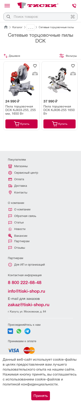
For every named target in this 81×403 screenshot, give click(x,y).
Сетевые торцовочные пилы (56, 27)
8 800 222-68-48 (24, 282)
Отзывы (19, 247)
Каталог (17, 27)
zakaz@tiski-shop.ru (28, 304)
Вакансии (20, 235)
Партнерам (21, 241)
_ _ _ (30, 27)
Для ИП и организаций (29, 264)
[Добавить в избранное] (35, 66)
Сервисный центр (26, 172)
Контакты (20, 192)
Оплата (19, 179)
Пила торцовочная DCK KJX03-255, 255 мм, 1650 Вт (20, 110)
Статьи (19, 222)
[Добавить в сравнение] (35, 73)
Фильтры (71, 55)
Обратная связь (25, 216)
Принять (41, 396)
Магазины (21, 166)
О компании (22, 209)
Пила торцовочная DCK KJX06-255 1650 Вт (59, 110)
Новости (19, 229)
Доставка (20, 185)
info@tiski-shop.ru (26, 291)
